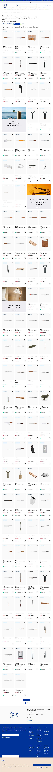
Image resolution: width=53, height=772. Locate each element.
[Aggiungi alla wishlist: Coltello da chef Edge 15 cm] (12, 494)
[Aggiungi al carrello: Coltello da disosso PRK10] (13, 669)
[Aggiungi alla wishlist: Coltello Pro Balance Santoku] (49, 519)
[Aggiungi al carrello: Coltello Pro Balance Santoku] (50, 541)
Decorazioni (18, 9)
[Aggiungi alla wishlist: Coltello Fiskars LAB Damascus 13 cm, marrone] (12, 185)
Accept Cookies (42, 764)
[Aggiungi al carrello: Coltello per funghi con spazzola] (13, 104)
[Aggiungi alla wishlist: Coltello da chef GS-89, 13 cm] (12, 314)
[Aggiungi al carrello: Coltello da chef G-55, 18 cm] (13, 361)
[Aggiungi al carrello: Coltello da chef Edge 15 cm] (13, 515)
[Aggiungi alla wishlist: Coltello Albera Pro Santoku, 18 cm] (49, 494)
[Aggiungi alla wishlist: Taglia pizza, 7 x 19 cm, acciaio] (12, 134)
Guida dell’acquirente (39, 741)
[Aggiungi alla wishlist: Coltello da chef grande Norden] (24, 31)
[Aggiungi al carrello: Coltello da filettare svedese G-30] (50, 335)
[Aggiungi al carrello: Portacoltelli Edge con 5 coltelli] (37, 464)
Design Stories (46, 747)
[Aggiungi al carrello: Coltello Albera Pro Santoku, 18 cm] (50, 515)
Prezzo (22, 27)
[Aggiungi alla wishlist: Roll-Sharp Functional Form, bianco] (12, 159)
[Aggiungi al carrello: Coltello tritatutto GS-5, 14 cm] (50, 104)
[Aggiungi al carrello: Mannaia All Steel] (13, 541)
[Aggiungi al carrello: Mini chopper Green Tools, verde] (50, 412)
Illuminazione (9, 9)
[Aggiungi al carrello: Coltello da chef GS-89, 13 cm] (13, 335)
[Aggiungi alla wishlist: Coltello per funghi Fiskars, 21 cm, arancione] (24, 134)
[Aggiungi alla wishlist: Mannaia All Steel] (12, 519)
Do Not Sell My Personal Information (42, 767)
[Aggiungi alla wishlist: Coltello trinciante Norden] (12, 622)
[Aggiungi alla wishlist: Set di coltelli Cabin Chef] (37, 31)
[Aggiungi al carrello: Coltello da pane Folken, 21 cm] (25, 644)
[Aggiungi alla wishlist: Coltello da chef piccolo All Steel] (49, 545)
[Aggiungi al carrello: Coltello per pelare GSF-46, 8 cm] (13, 387)
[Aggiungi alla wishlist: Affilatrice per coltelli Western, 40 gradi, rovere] (49, 596)
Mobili (5, 9)
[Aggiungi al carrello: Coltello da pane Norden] (13, 232)
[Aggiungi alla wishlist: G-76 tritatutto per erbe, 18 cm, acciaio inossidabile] (24, 159)
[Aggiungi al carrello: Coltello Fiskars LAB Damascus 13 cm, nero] (37, 592)
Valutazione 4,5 (28, 0)
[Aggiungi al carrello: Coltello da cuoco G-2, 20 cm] (50, 155)
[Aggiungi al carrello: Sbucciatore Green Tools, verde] (13, 489)
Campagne (46, 751)
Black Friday (46, 753)
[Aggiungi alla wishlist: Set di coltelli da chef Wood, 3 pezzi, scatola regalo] (49, 442)
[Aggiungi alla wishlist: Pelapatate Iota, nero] (12, 262)
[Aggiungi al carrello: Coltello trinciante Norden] (13, 644)
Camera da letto (32, 9)
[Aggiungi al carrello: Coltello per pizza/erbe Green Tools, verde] (37, 361)
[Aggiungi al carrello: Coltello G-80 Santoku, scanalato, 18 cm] (13, 695)
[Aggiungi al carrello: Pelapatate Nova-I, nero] (37, 669)
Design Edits (46, 748)
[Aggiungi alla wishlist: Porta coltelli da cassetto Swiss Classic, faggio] (37, 237)
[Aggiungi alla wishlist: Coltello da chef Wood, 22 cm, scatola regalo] (49, 416)
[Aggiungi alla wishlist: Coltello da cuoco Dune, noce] (24, 571)
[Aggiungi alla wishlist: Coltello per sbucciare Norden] (24, 416)
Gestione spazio (23, 9)
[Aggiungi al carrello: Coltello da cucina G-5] (25, 335)
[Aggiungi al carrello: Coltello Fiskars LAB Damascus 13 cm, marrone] (13, 207)
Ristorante (30, 750)
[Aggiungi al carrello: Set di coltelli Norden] (13, 438)
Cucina (38, 753)
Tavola (38, 754)
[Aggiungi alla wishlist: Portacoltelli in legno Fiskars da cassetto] (37, 468)
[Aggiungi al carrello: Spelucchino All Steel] (25, 515)
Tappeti (28, 9)
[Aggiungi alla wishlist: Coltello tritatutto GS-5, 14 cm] (49, 82)
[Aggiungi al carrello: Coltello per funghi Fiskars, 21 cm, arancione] (25, 155)
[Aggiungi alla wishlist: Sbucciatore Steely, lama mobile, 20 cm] (49, 339)
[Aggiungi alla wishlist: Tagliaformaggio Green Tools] (24, 519)
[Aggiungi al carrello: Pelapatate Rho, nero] (50, 78)
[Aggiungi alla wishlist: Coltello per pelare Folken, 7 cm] (37, 211)
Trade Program (46, 731)
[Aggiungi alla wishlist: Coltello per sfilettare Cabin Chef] (12, 237)
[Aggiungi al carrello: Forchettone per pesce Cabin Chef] (50, 232)
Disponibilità (17, 27)
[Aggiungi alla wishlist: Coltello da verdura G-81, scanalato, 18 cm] (24, 674)
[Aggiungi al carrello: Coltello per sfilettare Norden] (25, 232)
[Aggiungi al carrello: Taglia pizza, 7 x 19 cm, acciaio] (13, 155)
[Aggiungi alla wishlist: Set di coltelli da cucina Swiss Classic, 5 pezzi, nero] (24, 648)
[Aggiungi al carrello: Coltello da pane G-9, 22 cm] (37, 412)
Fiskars (3, 19)
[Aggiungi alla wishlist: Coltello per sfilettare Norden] (24, 211)
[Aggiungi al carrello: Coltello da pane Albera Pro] (37, 438)
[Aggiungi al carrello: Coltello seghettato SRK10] (50, 387)
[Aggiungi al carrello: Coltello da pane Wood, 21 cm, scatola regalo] (13, 464)
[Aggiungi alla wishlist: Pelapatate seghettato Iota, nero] (49, 648)
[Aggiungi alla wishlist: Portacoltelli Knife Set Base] (24, 468)
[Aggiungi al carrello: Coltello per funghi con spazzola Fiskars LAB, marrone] (37, 181)
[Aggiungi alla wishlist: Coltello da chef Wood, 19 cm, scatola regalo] (12, 57)
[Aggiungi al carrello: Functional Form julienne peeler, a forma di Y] (50, 129)
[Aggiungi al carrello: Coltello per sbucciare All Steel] (25, 258)
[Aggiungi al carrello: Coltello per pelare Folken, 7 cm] (37, 232)
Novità (38, 747)
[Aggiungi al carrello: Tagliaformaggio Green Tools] (25, 541)
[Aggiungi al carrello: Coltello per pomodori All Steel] (13, 592)
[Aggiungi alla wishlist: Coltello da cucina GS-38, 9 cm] (24, 185)
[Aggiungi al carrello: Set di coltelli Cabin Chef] (37, 52)
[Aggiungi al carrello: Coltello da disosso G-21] (37, 309)
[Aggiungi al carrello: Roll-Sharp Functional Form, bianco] (13, 181)
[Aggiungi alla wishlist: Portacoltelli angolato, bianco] (37, 494)
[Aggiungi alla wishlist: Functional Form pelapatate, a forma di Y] (49, 571)
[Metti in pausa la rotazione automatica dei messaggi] (36, 0)
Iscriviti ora (30, 720)
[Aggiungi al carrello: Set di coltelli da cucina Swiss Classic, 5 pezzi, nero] (25, 669)
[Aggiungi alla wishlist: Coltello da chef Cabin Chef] (12, 31)
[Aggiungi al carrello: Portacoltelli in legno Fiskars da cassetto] (37, 489)
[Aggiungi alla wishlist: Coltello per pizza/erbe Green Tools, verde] (37, 339)
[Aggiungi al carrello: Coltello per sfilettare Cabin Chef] (13, 258)
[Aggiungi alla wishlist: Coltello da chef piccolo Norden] (37, 134)
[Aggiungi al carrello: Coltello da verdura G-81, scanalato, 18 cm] (25, 695)
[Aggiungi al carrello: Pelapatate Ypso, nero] (37, 129)
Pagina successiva (26, 699)
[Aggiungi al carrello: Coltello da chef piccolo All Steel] (50, 566)
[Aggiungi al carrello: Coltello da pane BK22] (37, 644)
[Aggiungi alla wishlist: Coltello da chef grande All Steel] (49, 288)
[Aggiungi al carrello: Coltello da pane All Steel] (37, 566)
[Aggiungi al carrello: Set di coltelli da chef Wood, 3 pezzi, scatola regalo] (50, 464)
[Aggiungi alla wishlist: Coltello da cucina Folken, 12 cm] (49, 31)
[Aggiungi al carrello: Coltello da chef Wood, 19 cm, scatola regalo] (13, 78)
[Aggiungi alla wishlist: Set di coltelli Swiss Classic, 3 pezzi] (49, 159)
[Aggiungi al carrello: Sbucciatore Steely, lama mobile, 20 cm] (50, 361)
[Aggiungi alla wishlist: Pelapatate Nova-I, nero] (37, 648)
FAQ (29, 736)
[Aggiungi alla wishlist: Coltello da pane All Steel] (37, 545)
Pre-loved (30, 751)
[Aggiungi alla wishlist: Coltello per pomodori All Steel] (12, 571)
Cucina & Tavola (13, 9)
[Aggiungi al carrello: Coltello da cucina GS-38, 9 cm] (25, 207)
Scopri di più (29, 717)
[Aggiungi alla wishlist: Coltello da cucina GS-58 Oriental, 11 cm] (24, 339)
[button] (46, 5)
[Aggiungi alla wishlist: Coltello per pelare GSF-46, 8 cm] (12, 365)
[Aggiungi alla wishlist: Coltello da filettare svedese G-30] (49, 314)
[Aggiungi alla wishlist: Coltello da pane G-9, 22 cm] (37, 391)
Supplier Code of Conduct (39, 739)
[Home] (2, 12)
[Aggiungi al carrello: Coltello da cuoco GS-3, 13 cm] (37, 335)
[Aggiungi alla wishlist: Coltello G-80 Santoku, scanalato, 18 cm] (12, 674)
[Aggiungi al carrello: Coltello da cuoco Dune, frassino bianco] (50, 644)
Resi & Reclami (31, 735)
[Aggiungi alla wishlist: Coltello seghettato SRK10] (49, 365)
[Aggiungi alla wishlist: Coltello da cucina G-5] (24, 314)
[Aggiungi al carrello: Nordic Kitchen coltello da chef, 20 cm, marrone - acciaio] (25, 78)
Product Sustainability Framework (39, 733)
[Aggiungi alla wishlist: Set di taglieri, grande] (24, 262)
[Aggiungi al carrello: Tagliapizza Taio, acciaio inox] (50, 489)
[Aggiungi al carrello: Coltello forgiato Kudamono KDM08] (25, 387)
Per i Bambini (47, 9)
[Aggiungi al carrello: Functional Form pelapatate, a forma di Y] (50, 592)
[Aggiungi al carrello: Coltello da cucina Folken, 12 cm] (50, 52)
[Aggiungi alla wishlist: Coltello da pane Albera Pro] (37, 416)
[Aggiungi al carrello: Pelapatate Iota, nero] (13, 284)
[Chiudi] (17, 756)
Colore (12, 27)
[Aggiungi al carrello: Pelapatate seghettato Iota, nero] (50, 669)
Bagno (36, 9)
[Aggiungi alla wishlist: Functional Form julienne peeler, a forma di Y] (49, 108)
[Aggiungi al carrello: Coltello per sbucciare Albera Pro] (25, 566)
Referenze (46, 734)
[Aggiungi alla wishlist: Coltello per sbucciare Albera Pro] (24, 545)
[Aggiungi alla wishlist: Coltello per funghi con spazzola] (12, 82)
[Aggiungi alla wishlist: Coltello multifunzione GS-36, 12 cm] (37, 82)
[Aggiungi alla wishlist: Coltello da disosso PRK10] (12, 648)
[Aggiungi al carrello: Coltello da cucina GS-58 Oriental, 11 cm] (25, 361)
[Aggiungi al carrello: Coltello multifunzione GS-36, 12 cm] (37, 104)
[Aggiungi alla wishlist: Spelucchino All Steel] (24, 494)
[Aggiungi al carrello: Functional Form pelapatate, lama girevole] (13, 412)
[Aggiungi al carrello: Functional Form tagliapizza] (25, 104)
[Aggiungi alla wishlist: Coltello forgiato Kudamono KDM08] (24, 365)
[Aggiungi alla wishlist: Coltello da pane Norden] (12, 211)
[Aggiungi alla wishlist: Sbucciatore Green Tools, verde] (12, 468)
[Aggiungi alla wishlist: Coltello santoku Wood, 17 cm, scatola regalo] (24, 442)
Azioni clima (39, 735)
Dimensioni (36, 27)
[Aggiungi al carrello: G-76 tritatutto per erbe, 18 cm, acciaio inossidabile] (25, 181)
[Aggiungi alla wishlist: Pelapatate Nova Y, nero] (49, 262)
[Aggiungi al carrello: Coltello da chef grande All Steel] (50, 309)
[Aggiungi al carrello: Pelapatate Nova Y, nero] (50, 284)
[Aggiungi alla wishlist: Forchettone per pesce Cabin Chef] (49, 211)
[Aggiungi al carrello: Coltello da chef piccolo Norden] (37, 155)
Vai (20, 734)
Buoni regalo (46, 750)
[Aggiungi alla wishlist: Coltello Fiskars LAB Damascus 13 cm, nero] (37, 571)
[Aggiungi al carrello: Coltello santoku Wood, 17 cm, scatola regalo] (25, 464)
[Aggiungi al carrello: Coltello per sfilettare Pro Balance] (37, 541)
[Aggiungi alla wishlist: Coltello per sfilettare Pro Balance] (37, 519)
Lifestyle (43, 9)
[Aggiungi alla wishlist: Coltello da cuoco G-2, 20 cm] (49, 134)
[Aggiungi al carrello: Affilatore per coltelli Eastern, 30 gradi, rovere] (25, 412)
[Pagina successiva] (29, 703)
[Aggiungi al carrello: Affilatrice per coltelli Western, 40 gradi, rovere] (50, 618)
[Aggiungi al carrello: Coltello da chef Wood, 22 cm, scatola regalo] (50, 438)
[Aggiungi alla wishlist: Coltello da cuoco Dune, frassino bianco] (49, 622)
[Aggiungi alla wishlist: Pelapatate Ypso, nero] (37, 108)
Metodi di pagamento (31, 732)
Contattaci (30, 738)
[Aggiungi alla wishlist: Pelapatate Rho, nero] (49, 57)
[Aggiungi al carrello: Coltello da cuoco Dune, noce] (25, 592)
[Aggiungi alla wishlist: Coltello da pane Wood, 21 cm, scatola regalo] (12, 442)
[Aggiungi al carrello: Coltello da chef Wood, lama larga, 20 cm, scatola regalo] (37, 284)
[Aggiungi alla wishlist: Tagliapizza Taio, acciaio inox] (49, 468)
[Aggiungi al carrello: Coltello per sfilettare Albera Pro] (13, 566)
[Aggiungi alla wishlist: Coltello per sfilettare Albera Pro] (12, 545)
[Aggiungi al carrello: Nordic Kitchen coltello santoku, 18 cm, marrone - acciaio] (37, 618)
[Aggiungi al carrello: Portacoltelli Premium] (50, 258)
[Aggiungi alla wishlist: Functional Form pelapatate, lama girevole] (12, 391)
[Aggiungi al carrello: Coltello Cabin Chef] (37, 387)
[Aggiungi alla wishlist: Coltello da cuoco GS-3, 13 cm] (37, 314)
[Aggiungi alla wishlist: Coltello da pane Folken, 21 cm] (24, 622)
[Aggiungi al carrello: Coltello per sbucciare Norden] (25, 438)
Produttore (7, 27)
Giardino (39, 9)
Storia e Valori (39, 729)
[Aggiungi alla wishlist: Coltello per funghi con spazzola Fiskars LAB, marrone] (37, 159)
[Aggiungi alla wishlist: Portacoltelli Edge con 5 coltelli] (37, 442)
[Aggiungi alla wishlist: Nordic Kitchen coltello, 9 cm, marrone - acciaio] (12, 596)
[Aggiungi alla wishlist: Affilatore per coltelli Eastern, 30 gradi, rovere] (24, 391)
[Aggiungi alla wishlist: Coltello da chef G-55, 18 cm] (12, 339)
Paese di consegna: (5, 737)
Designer (26, 27)
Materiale (30, 27)
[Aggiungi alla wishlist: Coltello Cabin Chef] (37, 365)
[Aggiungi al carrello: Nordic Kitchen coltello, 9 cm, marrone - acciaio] (13, 618)
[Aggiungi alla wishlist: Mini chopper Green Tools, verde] (49, 391)
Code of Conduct (39, 736)
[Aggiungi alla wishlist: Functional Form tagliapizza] (24, 82)
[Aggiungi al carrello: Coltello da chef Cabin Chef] (13, 52)
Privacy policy (9, 767)
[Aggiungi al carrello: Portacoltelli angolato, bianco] (37, 515)
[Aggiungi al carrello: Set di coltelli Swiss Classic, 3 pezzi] (50, 181)
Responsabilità (39, 730)
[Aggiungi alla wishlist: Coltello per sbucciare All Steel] (24, 237)
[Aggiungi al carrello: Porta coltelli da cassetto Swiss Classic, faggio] (37, 258)
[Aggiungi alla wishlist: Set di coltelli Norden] (12, 416)
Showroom (31, 748)
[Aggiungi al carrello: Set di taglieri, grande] (25, 284)
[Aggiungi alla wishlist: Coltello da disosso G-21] (37, 288)
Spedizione (31, 733)
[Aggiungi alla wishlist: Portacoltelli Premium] (49, 237)
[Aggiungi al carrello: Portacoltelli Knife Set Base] (25, 489)
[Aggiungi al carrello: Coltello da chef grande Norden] (25, 52)
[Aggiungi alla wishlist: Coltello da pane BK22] (37, 622)
